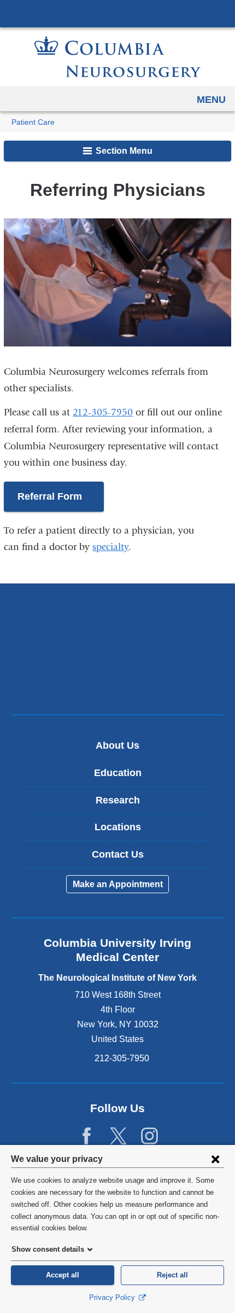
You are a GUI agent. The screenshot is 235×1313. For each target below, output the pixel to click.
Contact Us (118, 854)
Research (118, 800)
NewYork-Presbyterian (117, 648)
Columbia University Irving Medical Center (117, 13)
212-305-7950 (103, 412)
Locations (118, 827)
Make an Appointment (118, 884)
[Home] (117, 56)
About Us (117, 745)
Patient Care (33, 122)
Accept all (62, 1275)
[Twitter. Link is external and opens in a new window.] (118, 1136)
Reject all (172, 1275)
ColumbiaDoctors (117, 682)
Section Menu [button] (122, 150)
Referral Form (60, 501)
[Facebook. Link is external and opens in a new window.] (87, 1136)
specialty (110, 547)
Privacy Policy (113, 1297)
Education (118, 772)
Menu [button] (211, 99)
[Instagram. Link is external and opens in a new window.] (149, 1136)
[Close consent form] (215, 1158)
